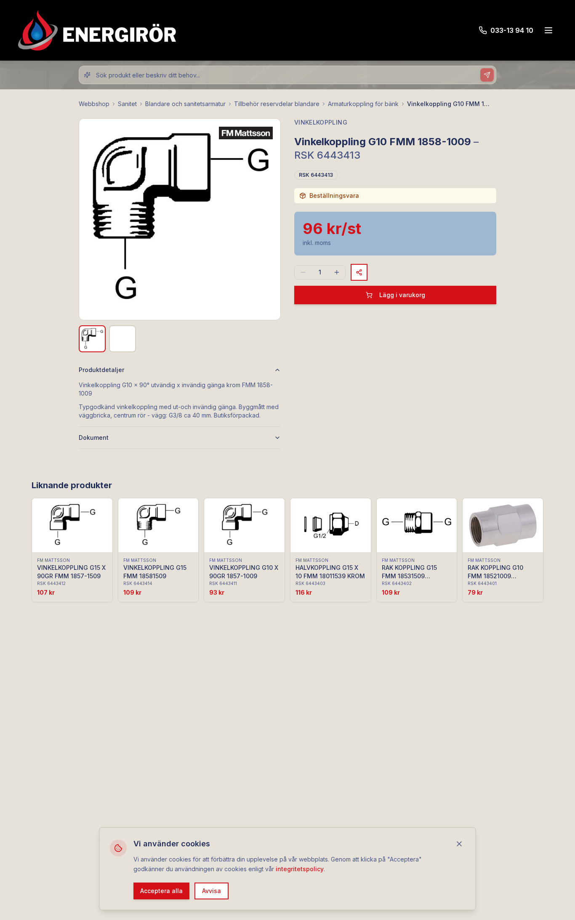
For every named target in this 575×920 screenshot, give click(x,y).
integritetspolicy (300, 868)
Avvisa (211, 890)
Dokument (94, 437)
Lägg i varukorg (402, 294)
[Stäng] (459, 844)
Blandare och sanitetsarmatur (185, 103)
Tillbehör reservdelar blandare (276, 103)
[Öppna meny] (548, 30)
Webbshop (94, 103)
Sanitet (127, 103)
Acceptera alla (161, 890)
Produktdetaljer (101, 369)
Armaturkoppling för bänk (363, 103)
